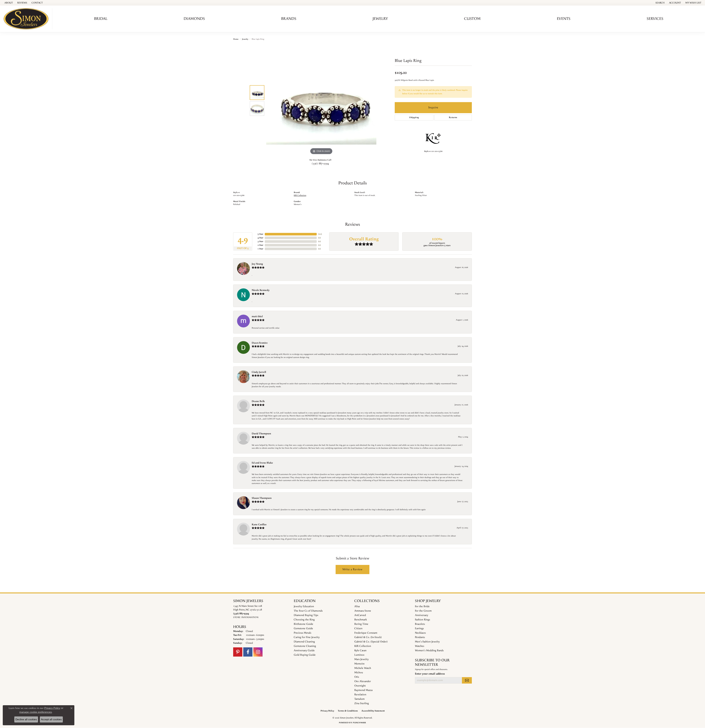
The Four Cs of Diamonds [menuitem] (308, 610)
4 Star (260, 237)
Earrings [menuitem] (419, 628)
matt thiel (257, 316)
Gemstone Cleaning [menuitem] (305, 646)
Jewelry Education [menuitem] (304, 606)
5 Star (260, 234)
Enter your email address (430, 673)
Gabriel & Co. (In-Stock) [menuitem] (368, 637)
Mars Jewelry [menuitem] (361, 659)
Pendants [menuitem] (420, 637)
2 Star (260, 245)
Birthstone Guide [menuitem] (303, 624)
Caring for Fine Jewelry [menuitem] (307, 637)
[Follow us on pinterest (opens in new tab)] (237, 652)
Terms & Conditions (348, 710)
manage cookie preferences (35, 712)
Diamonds (194, 18)
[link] (8, 3)
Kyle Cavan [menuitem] (360, 650)
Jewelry (380, 18)
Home (235, 39)
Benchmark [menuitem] (360, 619)
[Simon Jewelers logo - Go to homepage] (27, 18)
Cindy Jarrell (259, 372)
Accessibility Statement (373, 710)
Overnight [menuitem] (360, 685)
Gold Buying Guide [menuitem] (305, 655)
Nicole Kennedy (261, 290)
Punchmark (359, 723)
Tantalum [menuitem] (359, 699)
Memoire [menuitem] (359, 663)
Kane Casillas (259, 524)
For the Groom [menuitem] (423, 610)
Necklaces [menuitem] (420, 633)
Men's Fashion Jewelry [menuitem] (427, 641)
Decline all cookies (26, 719)
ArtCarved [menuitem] (360, 615)
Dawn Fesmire (260, 343)
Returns (453, 117)
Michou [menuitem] (358, 672)
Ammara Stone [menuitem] (362, 610)
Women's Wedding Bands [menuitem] (429, 650)
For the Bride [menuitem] (422, 606)
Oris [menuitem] (356, 677)
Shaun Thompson (262, 498)
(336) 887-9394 (320, 163)
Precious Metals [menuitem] (302, 633)
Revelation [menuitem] (360, 694)
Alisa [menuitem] (357, 606)
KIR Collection (300, 195)
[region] (321, 100)
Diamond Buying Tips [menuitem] (306, 615)
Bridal (100, 18)
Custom (472, 18)
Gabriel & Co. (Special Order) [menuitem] (371, 641)
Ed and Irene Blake (262, 462)
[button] (660, 3)
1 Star (260, 248)
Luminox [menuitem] (359, 655)
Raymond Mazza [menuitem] (363, 690)
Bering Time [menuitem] (361, 624)
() (320, 234)
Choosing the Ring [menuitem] (304, 619)
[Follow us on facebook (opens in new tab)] (247, 652)
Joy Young (257, 264)
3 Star (260, 241)
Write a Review (352, 569)
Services (655, 18)
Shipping (414, 117)
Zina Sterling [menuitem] (361, 703)
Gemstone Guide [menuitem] (303, 628)
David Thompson (261, 433)
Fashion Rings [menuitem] (422, 619)
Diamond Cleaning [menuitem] (304, 641)
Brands (288, 18)
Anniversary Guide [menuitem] (304, 650)
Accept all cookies (51, 719)
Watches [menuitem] (419, 646)
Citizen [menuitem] (358, 628)
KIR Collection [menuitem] (362, 646)
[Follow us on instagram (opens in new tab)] (258, 652)
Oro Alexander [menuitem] (362, 681)
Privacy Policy (327, 710)
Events (563, 18)
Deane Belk (258, 401)
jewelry (245, 39)
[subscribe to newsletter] (467, 680)
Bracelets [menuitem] (420, 624)
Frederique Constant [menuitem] (365, 633)
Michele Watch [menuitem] (362, 668)
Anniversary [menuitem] (421, 615)
